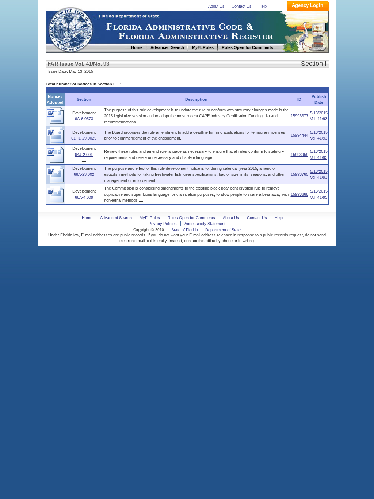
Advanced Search (116, 218)
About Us (216, 6)
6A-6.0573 (84, 119)
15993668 (299, 194)
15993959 (299, 154)
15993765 (299, 174)
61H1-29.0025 (83, 138)
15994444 (299, 135)
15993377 (299, 116)
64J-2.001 (84, 154)
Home (70, 29)
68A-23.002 (84, 174)
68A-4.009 (84, 197)
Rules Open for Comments (191, 218)
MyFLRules (150, 218)
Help (263, 6)
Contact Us (242, 6)
